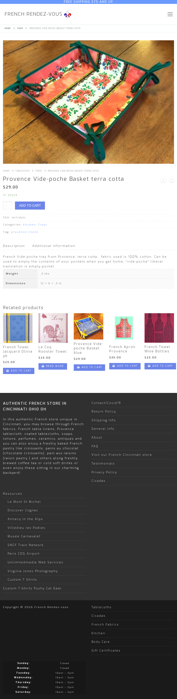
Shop (20, 28)
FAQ (94, 446)
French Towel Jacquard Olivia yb (17, 351)
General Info (103, 429)
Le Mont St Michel (24, 502)
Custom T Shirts (22, 580)
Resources (12, 494)
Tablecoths (22, 171)
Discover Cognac (23, 510)
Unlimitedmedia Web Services (35, 562)
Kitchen (29, 224)
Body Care (100, 642)
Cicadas (98, 481)
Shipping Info (103, 420)
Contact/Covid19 (106, 403)
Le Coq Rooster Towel (52, 349)
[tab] (14, 246)
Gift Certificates (106, 650)
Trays (38, 171)
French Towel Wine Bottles (157, 349)
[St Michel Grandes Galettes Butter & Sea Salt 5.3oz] (171, 180)
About (96, 437)
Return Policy (103, 411)
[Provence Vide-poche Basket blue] (163, 180)
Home (7, 28)
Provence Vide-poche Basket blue (88, 348)
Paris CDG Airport (24, 554)
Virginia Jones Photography (33, 571)
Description (14, 246)
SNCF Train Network (26, 545)
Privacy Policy (104, 472)
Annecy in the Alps (25, 519)
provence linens (24, 232)
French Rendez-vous (33, 14)
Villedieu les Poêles (26, 528)
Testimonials (103, 463)
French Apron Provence (122, 349)
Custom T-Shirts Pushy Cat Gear (32, 588)
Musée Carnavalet (24, 536)
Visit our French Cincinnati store (121, 455)
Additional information (53, 246)
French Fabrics (105, 624)
